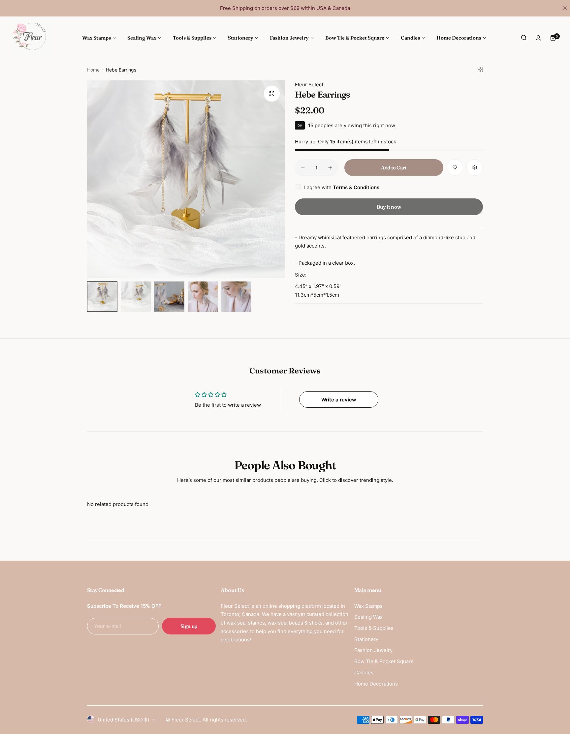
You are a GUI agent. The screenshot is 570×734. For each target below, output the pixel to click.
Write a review (338, 399)
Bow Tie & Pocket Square (384, 661)
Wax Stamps (368, 606)
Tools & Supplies (374, 628)
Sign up (188, 626)
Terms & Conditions (356, 187)
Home (93, 70)
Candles (363, 672)
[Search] (524, 38)
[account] (538, 38)
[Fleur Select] (31, 38)
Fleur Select (309, 84)
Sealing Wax (368, 617)
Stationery (366, 639)
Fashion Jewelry (373, 650)
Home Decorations (376, 684)
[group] (186, 179)
